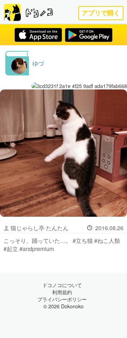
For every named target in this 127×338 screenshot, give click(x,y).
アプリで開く (101, 12)
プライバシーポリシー (62, 299)
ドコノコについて (62, 285)
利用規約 (62, 292)
